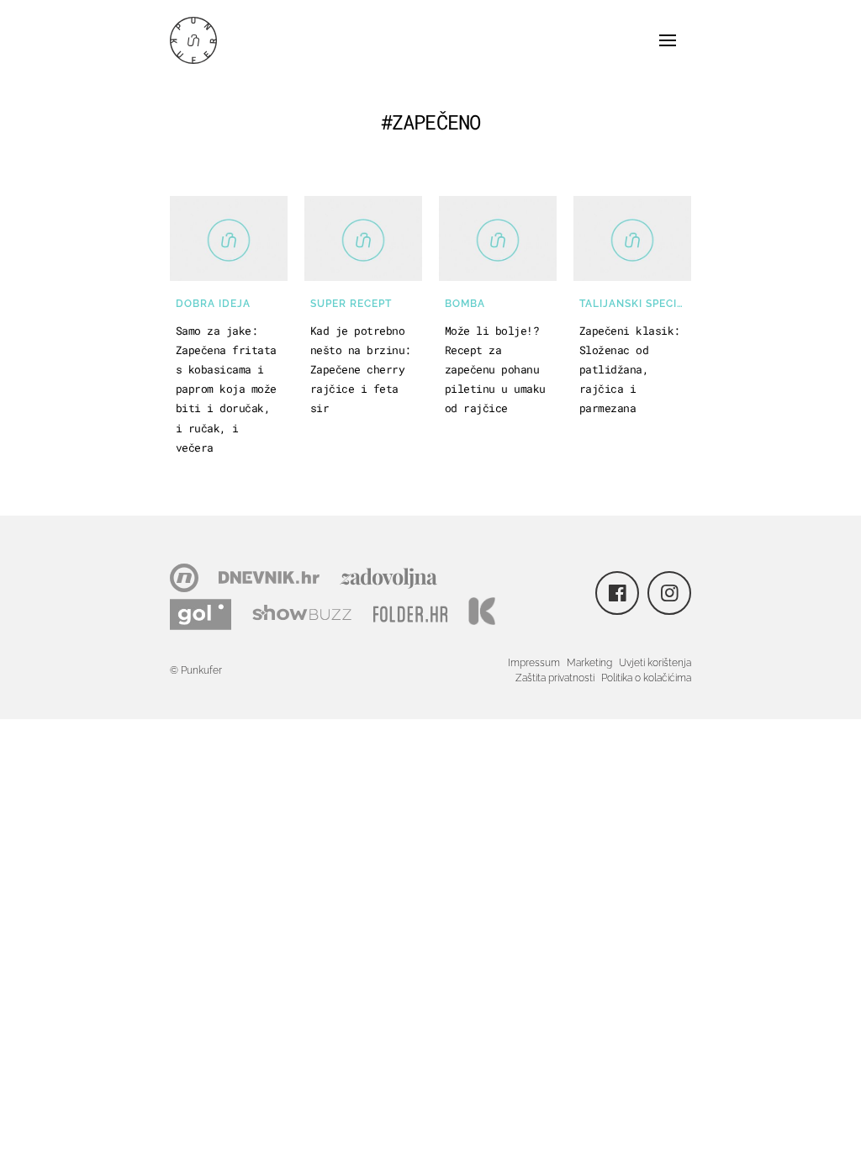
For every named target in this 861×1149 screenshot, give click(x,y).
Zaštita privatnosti (554, 678)
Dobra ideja (213, 304)
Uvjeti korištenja (655, 663)
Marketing (589, 663)
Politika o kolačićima (646, 678)
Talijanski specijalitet (635, 304)
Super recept (351, 304)
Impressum (534, 663)
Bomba (465, 304)
